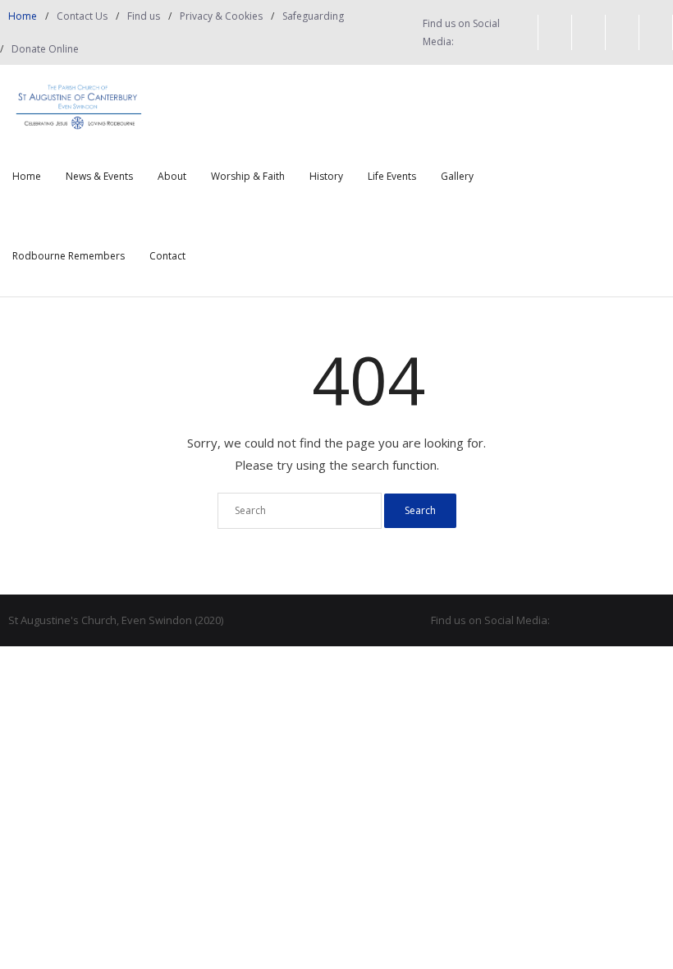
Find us (143, 16)
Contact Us (82, 16)
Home (22, 16)
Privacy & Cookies (221, 16)
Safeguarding (313, 16)
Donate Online (45, 49)
